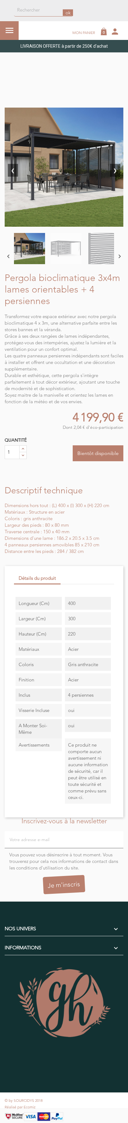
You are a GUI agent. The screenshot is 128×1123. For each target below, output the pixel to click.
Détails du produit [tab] (37, 578)
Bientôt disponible (98, 453)
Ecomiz (29, 1107)
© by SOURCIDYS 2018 (24, 1100)
